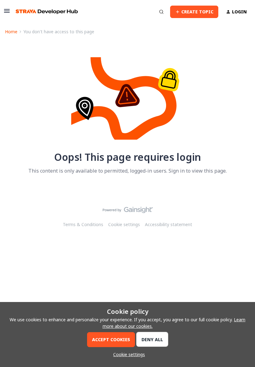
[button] (7, 13)
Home (11, 32)
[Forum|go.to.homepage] (47, 11)
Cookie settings (124, 224)
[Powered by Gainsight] (128, 211)
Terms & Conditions (83, 224)
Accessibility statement (168, 224)
